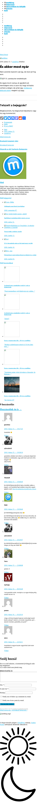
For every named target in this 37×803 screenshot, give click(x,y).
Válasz (6, 435)
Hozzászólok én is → (11, 409)
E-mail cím (4, 689)
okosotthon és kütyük (15, 7)
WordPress (21, 723)
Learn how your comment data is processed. (20, 708)
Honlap (2, 693)
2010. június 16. (13, 589)
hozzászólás (6, 671)
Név (2, 685)
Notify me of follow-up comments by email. (16, 697)
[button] (18, 765)
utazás (9, 9)
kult (6, 11)
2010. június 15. (9, 131)
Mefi (5, 129)
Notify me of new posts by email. (13, 700)
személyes (15, 62)
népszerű (10, 5)
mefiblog (10, 3)
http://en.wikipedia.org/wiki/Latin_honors (24, 489)
